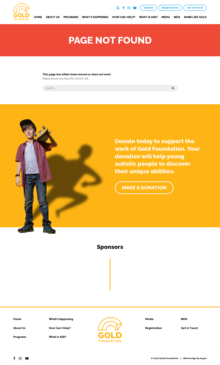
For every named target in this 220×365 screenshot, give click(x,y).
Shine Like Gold (195, 17)
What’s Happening (95, 17)
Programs (70, 17)
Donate (148, 8)
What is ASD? (148, 17)
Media (166, 17)
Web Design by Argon (195, 358)
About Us (53, 17)
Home (38, 17)
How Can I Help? (123, 17)
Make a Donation (144, 187)
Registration (170, 8)
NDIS (177, 17)
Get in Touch (195, 8)
